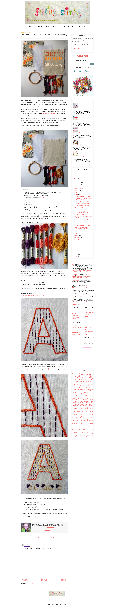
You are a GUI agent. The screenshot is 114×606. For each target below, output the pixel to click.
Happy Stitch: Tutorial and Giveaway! (81, 120)
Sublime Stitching (76, 332)
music (80, 417)
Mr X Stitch (74, 329)
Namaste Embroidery (85, 433)
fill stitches (75, 410)
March (77, 235)
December (78, 182)
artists (91, 391)
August (77, 190)
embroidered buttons (78, 404)
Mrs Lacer (75, 387)
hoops (80, 401)
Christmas (85, 378)
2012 (75, 246)
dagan (73, 296)
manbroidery (75, 417)
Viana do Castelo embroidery (85, 425)
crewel (91, 402)
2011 (75, 248)
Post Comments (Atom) (33, 583)
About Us (31, 26)
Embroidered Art (89, 324)
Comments (87, 343)
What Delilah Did (89, 411)
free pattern (83, 387)
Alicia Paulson (85, 427)
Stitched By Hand (89, 331)
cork (83, 430)
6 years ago (89, 287)
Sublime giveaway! (77, 108)
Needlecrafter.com (89, 312)
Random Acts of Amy (82, 381)
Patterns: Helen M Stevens (82, 201)
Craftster (74, 325)
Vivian (73, 264)
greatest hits (84, 395)
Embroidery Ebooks (85, 414)
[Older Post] (63, 581)
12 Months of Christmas (68, 26)
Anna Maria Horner (85, 436)
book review (84, 391)
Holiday (74, 378)
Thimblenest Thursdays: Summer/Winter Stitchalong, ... (83, 208)
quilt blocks (79, 413)
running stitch (75, 432)
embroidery (41, 536)
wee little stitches (80, 422)
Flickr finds (77, 374)
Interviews (82, 26)
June (76, 194)
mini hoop (74, 426)
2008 (75, 254)
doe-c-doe (86, 430)
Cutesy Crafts (90, 432)
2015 (75, 180)
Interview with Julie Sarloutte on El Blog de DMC (83, 199)
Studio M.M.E (78, 430)
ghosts (73, 413)
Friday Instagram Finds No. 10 (82, 196)
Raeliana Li (74, 274)
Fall (47, 536)
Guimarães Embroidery (82, 419)
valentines (90, 395)
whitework (90, 413)
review (83, 417)
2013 (75, 244)
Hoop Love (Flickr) (89, 310)
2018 (75, 174)
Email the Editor (76, 48)
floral (86, 393)
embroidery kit (89, 404)
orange (91, 430)
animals (74, 405)
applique (74, 396)
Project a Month (51, 26)
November (78, 184)
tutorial (85, 381)
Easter (89, 410)
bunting (35, 536)
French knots (80, 393)
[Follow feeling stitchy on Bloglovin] (87, 348)
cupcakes (85, 413)
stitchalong (52, 536)
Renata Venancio (76, 280)
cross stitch (77, 376)
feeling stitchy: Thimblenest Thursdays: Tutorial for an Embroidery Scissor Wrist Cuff (82, 271)
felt (81, 378)
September (78, 188)
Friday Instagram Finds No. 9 (82, 205)
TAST (77, 420)
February (78, 237)
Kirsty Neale (59, 597)
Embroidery (88, 326)
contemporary (82, 396)
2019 (75, 172)
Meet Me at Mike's (76, 327)
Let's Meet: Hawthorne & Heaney (83, 203)
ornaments (81, 389)
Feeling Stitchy (46, 113)
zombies (79, 436)
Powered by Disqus (75, 304)
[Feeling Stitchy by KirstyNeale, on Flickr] (57, 595)
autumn (30, 536)
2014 (75, 242)
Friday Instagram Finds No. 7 (82, 225)
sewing (73, 422)
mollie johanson (82, 410)
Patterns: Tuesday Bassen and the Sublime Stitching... (83, 211)
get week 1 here (43, 197)
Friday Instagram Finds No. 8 (82, 214)
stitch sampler (85, 426)
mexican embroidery (84, 435)
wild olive (90, 393)
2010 (75, 250)
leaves (91, 416)
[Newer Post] (25, 581)
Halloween (89, 386)
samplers (85, 399)
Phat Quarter (88, 329)
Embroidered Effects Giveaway (80, 156)
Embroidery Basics (76, 312)
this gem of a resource (51, 368)
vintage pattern (82, 408)
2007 (75, 256)
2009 (75, 252)
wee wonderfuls (83, 432)
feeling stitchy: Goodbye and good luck (79, 287)
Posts (86, 341)
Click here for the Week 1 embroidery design (32, 295)
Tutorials (40, 26)
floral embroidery (83, 407)
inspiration (88, 376)
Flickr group (53, 113)
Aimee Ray (90, 408)
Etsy (78, 378)
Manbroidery (88, 327)
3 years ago (86, 271)
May (76, 231)
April (76, 233)
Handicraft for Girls (76, 423)
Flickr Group (32, 515)
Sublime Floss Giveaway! (79, 144)
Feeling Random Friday (78, 411)
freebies (82, 386)
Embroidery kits (82, 402)
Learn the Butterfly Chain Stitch (83, 223)
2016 (75, 178)
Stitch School (75, 315)
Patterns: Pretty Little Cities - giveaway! (82, 132)
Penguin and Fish (85, 423)
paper (79, 426)
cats (80, 399)
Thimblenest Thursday (46, 537)
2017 (75, 176)
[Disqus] (44, 560)
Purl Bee (74, 330)
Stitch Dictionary (76, 313)
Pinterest (47, 530)
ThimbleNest (50, 527)
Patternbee (87, 314)
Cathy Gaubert (75, 414)
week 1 (55, 537)
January (77, 239)
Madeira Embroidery (76, 433)
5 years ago (86, 277)
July (76, 192)
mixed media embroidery (86, 420)
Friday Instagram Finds (82, 378)
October (77, 186)
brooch (86, 416)
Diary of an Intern (88, 422)
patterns (89, 374)
